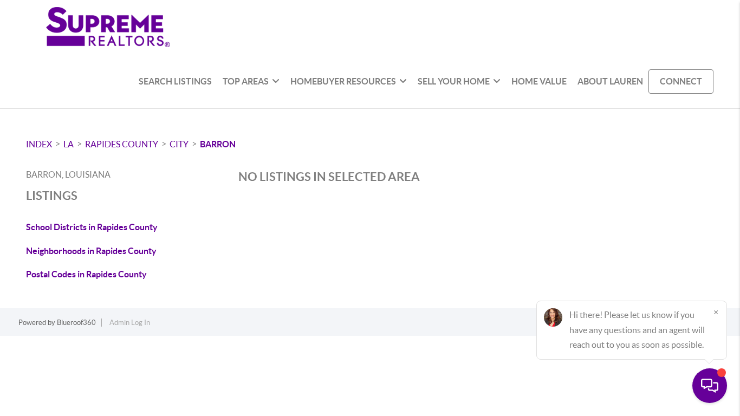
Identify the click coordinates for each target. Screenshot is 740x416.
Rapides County (121, 144)
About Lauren (610, 81)
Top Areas (246, 81)
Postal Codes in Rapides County (86, 274)
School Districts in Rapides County (92, 227)
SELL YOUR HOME (454, 81)
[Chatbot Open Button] (709, 385)
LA (68, 144)
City (179, 144)
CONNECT (681, 81)
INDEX (39, 144)
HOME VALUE (539, 81)
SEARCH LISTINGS (175, 81)
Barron (218, 144)
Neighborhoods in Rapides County (91, 251)
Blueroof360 (76, 322)
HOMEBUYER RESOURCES (343, 81)
